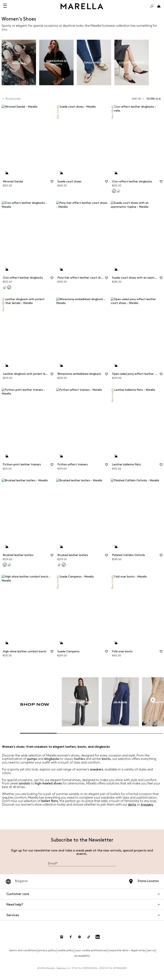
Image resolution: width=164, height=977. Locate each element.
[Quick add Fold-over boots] (115, 643)
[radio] (19, 62)
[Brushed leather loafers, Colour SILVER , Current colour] (4, 564)
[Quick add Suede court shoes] (61, 173)
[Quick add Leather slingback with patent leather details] (6, 365)
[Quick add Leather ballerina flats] (115, 456)
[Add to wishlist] (52, 183)
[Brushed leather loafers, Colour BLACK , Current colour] (63, 564)
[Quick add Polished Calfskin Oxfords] (115, 547)
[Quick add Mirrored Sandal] (6, 173)
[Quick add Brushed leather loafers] (6, 547)
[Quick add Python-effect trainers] (61, 456)
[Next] (153, 700)
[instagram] (62, 937)
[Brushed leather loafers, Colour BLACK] (9, 564)
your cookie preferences (91, 950)
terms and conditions (23, 950)
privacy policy (47, 950)
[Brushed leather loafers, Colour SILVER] (59, 564)
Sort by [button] (136, 99)
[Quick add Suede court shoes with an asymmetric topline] (115, 269)
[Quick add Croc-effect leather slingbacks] (115, 173)
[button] (154, 99)
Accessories (13, 98)
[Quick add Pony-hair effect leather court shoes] (61, 269)
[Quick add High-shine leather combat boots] (6, 643)
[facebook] (71, 937)
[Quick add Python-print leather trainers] (6, 456)
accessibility (82, 955)
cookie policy (65, 950)
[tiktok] (89, 937)
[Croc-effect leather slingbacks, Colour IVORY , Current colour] (114, 191)
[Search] (152, 6)
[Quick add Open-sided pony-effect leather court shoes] (115, 365)
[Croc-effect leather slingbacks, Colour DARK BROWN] (118, 191)
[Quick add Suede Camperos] (61, 643)
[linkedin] (98, 937)
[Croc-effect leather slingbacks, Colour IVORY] (4, 287)
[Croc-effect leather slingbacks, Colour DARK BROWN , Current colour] (9, 287)
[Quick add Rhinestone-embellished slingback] (61, 365)
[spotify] (80, 937)
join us (151, 950)
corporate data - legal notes (126, 950)
